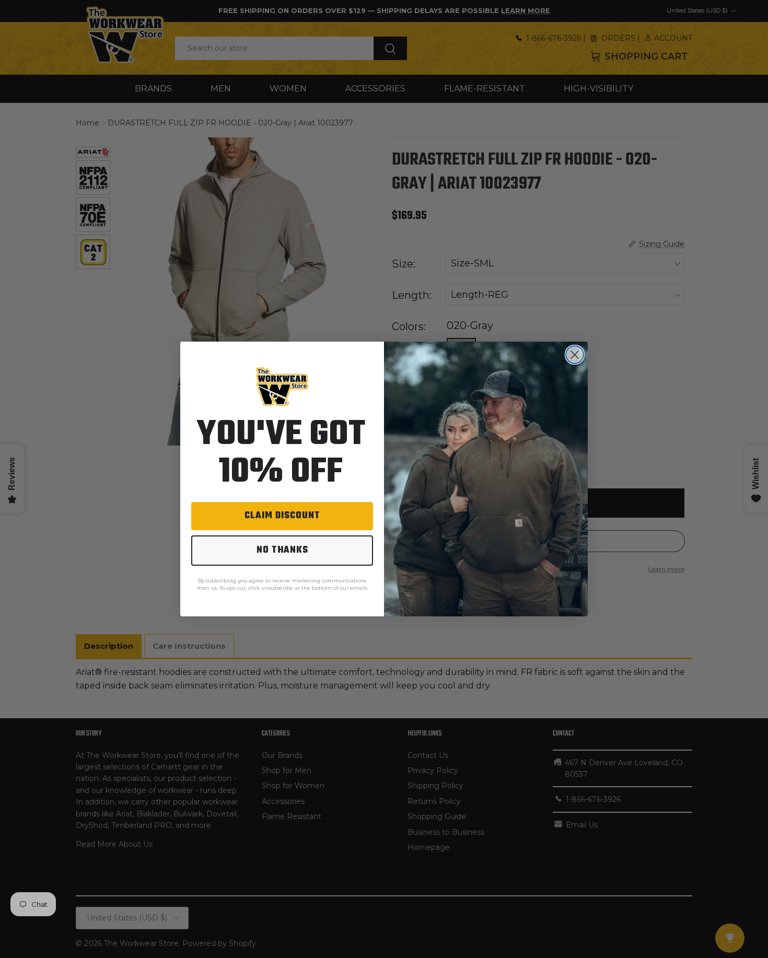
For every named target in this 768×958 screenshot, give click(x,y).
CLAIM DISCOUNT (282, 515)
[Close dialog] (575, 355)
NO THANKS (282, 550)
